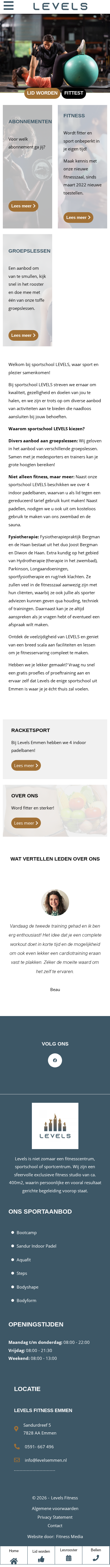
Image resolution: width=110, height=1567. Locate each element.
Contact (55, 1525)
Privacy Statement (55, 1517)
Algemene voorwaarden (55, 1508)
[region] (55, 52)
